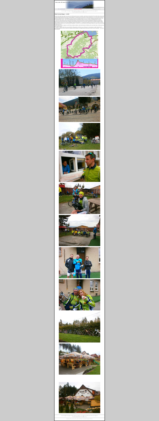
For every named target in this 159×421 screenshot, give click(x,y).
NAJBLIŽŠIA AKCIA (91, 415)
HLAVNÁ (85, 416)
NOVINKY (67, 415)
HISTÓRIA (63, 415)
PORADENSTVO (80, 416)
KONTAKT (86, 415)
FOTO (73, 415)
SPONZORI (77, 415)
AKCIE (71, 415)
